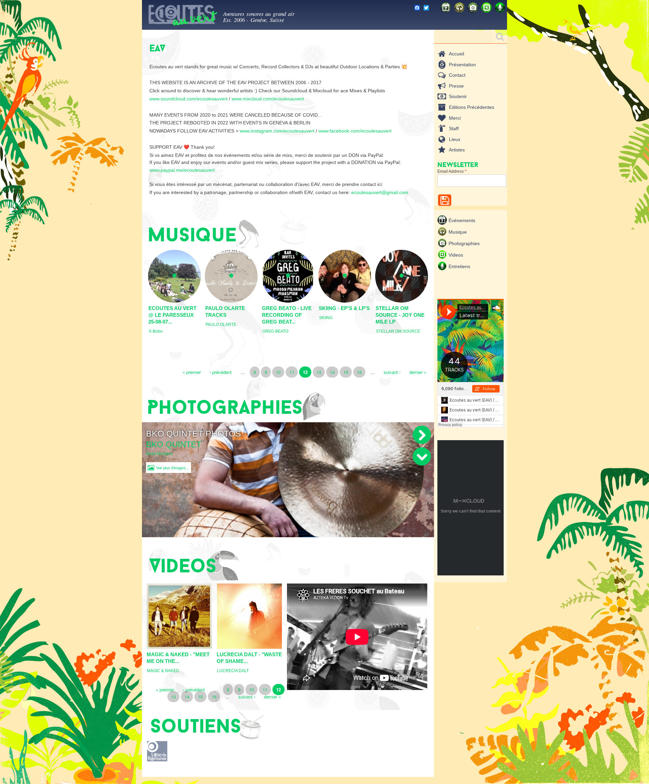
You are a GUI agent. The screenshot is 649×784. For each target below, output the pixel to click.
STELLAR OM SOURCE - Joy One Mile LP (400, 315)
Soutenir (458, 96)
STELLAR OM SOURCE (398, 331)
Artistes (457, 149)
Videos (487, 7)
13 (318, 372)
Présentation (462, 64)
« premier (192, 372)
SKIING (326, 317)
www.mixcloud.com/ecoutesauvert (268, 98)
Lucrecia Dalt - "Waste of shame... (249, 657)
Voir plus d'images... (172, 468)
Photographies (473, 7)
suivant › (392, 372)
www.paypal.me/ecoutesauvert (182, 170)
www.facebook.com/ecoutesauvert (355, 131)
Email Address (451, 171)
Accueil (456, 53)
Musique (459, 7)
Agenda (446, 7)
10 (278, 372)
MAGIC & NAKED (163, 670)
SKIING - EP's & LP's (344, 308)
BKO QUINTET (173, 444)
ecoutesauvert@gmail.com (379, 192)
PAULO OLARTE (221, 324)
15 (345, 372)
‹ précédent (221, 372)
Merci (455, 118)
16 (359, 372)
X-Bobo (156, 331)
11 (291, 372)
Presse (456, 86)
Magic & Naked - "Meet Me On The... (178, 657)
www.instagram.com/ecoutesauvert (277, 131)
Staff (454, 128)
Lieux (454, 139)
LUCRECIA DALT (233, 670)
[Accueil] (182, 16)
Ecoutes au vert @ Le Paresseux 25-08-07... (172, 315)
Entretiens (500, 7)
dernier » (417, 372)
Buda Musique (159, 453)
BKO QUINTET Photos (193, 433)
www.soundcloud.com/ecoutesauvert (188, 98)
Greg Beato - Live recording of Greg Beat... (287, 315)
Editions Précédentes (471, 107)
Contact (457, 75)
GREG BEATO (275, 331)
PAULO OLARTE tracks (225, 311)
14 (332, 372)
